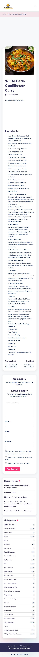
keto (5, 564)
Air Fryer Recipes (9, 529)
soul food (7, 611)
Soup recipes (8, 614)
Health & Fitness (9, 556)
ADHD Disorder (9, 525)
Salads (6, 603)
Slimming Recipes (10, 607)
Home (4, 14)
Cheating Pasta (10, 492)
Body (6, 540)
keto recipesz (8, 571)
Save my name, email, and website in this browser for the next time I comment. (18, 453)
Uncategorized (9, 618)
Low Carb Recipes (10, 583)
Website (8, 441)
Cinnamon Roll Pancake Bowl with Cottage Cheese (16, 486)
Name (7, 421)
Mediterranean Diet (10, 587)
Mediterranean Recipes (12, 591)
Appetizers (8, 532)
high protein (8, 560)
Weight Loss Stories (11, 630)
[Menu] (35, 5)
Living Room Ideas (10, 579)
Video (6, 626)
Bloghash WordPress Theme (19, 648)
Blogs (6, 536)
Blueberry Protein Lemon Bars (15, 497)
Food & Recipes (9, 552)
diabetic (7, 544)
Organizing (8, 595)
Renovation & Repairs (11, 599)
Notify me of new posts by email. (18, 463)
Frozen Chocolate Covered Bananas (18, 511)
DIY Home (7, 548)
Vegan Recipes (9, 622)
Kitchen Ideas (9, 575)
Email (7, 431)
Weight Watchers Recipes (13, 634)
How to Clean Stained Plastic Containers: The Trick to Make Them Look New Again (17, 504)
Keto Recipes (8, 568)
